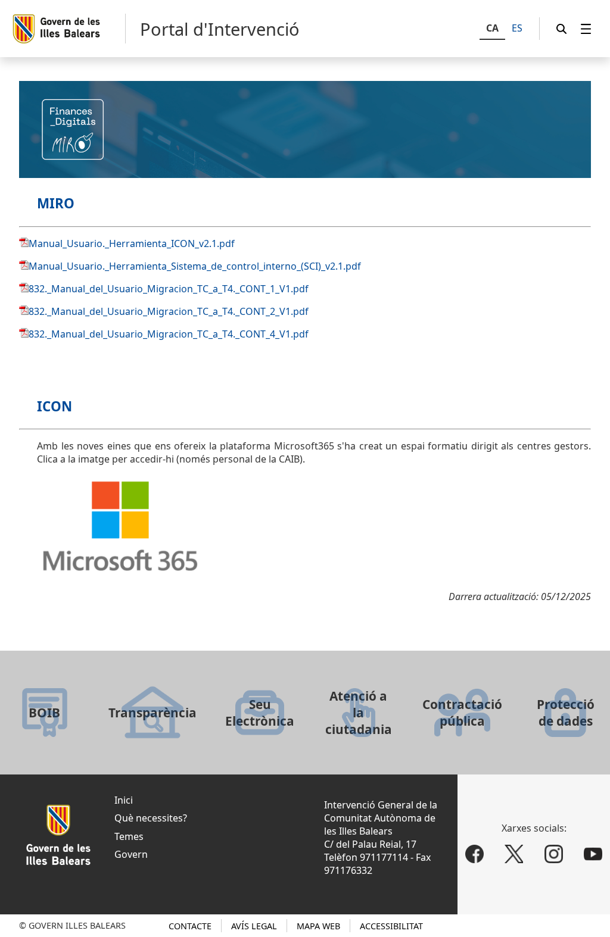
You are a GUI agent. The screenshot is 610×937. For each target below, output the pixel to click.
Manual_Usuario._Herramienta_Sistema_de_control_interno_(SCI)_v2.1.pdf (195, 266)
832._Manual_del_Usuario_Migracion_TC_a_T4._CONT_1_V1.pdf (169, 288)
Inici (123, 800)
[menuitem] (586, 29)
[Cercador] (561, 29)
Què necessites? (150, 817)
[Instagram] (553, 854)
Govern (131, 854)
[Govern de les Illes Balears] (68, 28)
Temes (129, 836)
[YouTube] (593, 854)
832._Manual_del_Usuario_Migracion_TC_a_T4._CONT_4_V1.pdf (169, 334)
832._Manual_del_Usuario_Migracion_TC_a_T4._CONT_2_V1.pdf (169, 311)
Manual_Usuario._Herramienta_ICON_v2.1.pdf (132, 243)
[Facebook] (474, 854)
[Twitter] (513, 854)
